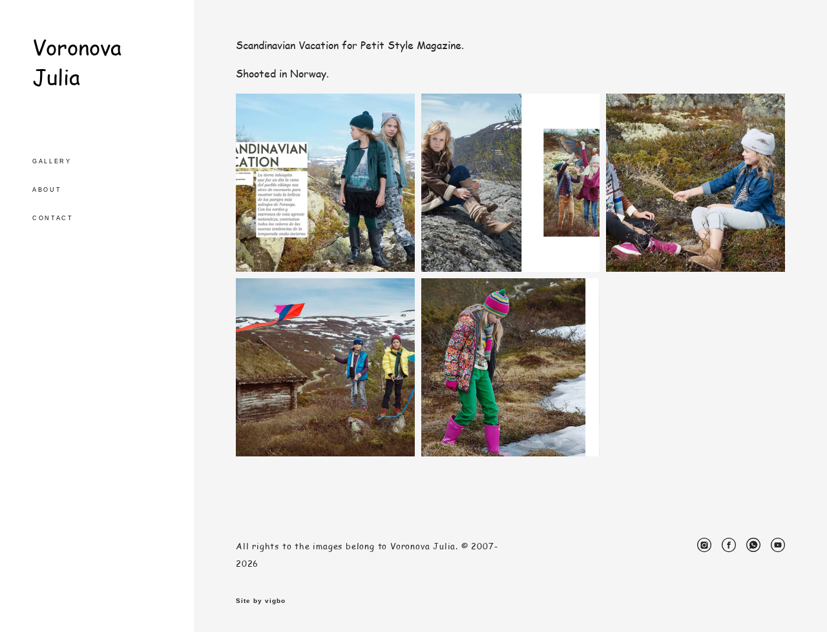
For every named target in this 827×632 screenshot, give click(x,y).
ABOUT (47, 190)
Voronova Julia (76, 62)
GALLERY (52, 161)
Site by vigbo (261, 601)
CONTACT (53, 218)
